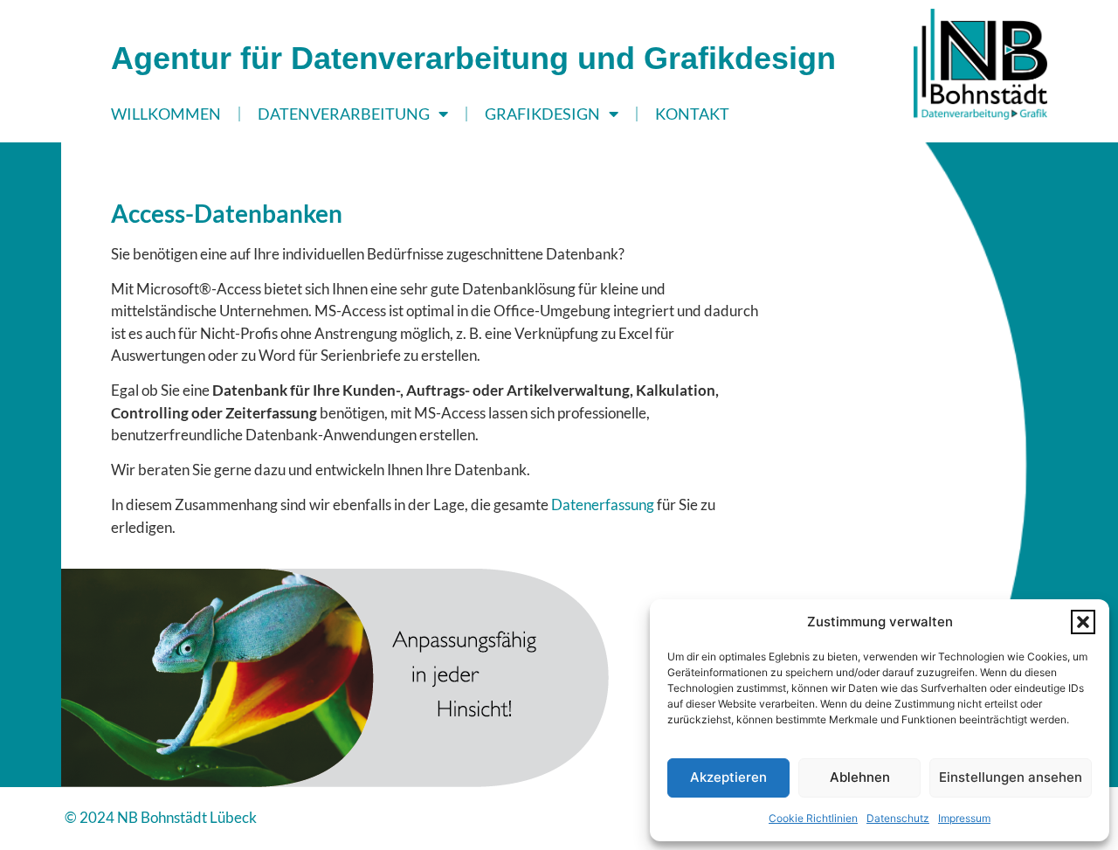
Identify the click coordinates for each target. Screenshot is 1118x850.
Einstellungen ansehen (1010, 777)
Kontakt (692, 113)
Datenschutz (897, 818)
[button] (1083, 622)
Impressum (964, 818)
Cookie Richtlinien (813, 818)
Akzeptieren (728, 777)
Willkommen (166, 113)
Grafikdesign (542, 113)
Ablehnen (860, 777)
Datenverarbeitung (344, 113)
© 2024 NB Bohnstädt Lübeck (161, 817)
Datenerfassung (602, 504)
